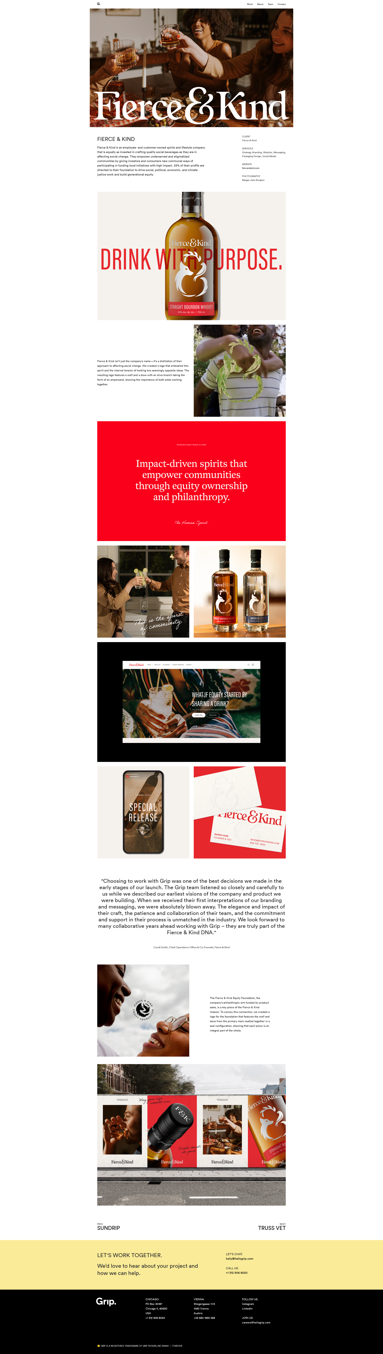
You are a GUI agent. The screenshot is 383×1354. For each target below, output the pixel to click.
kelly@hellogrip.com (239, 1258)
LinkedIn (247, 1308)
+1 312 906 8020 (236, 1272)
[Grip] (98, 3)
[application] (240, 371)
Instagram (248, 1304)
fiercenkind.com (250, 168)
